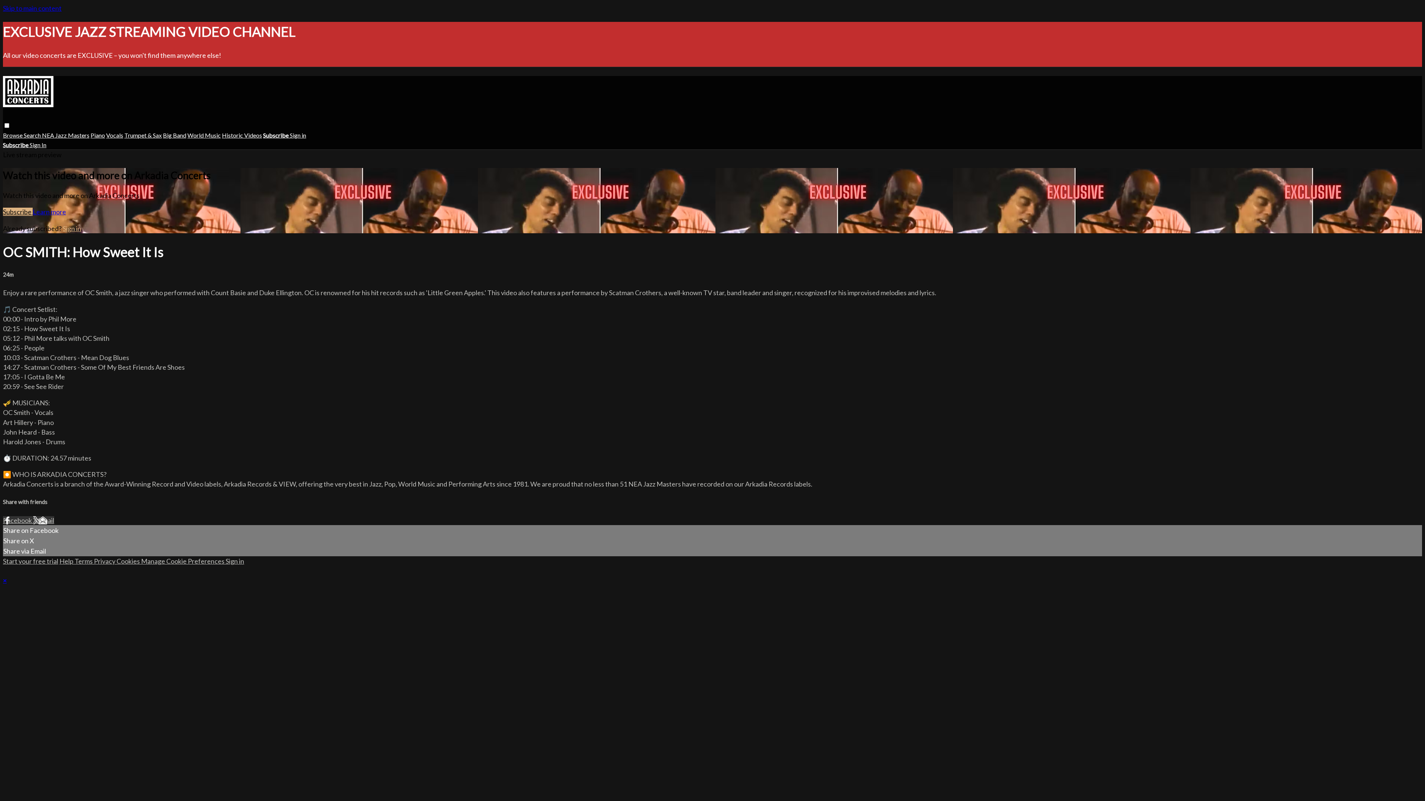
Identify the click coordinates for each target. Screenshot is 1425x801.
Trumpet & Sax (143, 135)
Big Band (174, 135)
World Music (204, 135)
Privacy (105, 561)
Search (33, 135)
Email (46, 520)
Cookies (129, 561)
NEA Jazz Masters (65, 135)
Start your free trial (30, 561)
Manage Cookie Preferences (183, 561)
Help (67, 561)
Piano (98, 135)
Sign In (38, 144)
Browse (13, 135)
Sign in (298, 135)
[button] (6, 125)
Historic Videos (242, 135)
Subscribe (18, 212)
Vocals (114, 135)
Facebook (18, 520)
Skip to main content (32, 8)
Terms (84, 561)
